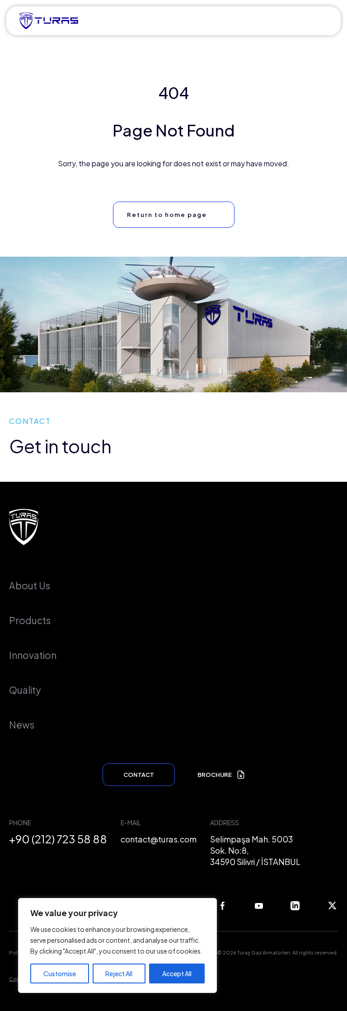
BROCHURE (214, 774)
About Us (29, 585)
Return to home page (167, 214)
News (21, 725)
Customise (59, 973)
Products (30, 620)
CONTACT (138, 774)
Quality (25, 690)
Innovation (32, 655)
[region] (117, 945)
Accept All (177, 973)
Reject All (118, 973)
